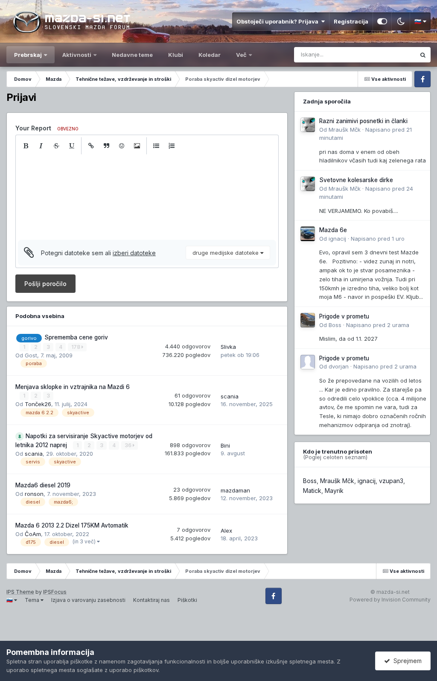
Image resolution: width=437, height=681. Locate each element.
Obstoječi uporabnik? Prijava (278, 21)
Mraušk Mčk (345, 129)
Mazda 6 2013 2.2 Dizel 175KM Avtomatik (71, 525)
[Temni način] (401, 21)
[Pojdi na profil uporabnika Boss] (307, 320)
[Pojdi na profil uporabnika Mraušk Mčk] (307, 125)
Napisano (378, 238)
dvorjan (339, 366)
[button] (25, 145)
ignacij (337, 238)
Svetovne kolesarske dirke (356, 180)
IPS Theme (20, 592)
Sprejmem (406, 660)
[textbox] (147, 197)
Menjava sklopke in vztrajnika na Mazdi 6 (72, 386)
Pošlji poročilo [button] (45, 283)
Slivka (228, 346)
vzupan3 (391, 480)
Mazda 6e (333, 230)
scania (230, 396)
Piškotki (187, 600)
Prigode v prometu (344, 316)
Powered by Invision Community (390, 599)
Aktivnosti (76, 54)
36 (129, 445)
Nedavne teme (132, 54)
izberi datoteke (134, 252)
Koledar (209, 54)
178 (76, 347)
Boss (335, 324)
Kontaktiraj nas (151, 600)
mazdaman (235, 490)
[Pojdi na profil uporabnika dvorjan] (307, 362)
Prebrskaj (28, 54)
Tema (33, 600)
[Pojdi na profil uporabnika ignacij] (307, 234)
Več (242, 54)
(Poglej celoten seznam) (335, 457)
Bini (225, 445)
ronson (34, 493)
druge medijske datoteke (226, 252)
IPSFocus (55, 592)
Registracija (351, 21)
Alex (226, 530)
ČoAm (33, 534)
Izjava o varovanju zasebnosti (88, 600)
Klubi (175, 54)
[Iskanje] (423, 54)
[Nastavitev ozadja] (382, 21)
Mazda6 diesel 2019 (42, 485)
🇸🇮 (418, 21)
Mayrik (334, 490)
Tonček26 (38, 404)
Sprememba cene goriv (76, 337)
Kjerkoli (394, 54)
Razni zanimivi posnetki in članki (363, 121)
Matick (312, 490)
